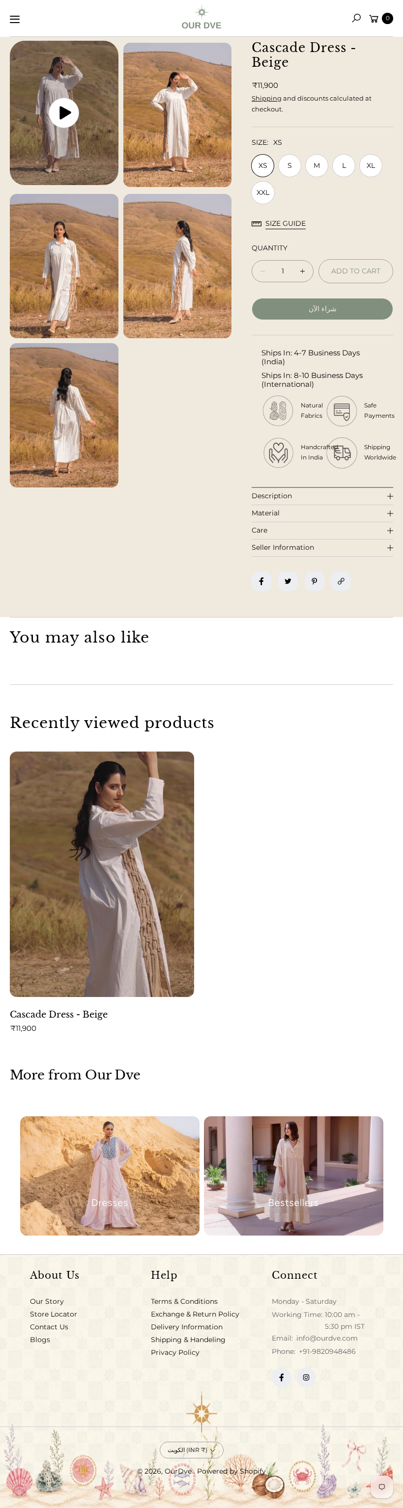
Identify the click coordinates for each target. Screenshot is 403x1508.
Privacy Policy (175, 1352)
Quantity (270, 247)
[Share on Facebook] (261, 581)
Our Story (47, 1301)
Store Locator (53, 1314)
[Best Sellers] (293, 1176)
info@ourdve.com (326, 1338)
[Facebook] (281, 1377)
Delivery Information (187, 1326)
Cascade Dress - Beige (59, 1014)
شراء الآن (323, 308)
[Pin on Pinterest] (314, 581)
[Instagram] (306, 1377)
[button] (356, 18)
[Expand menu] (15, 19)
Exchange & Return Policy (195, 1314)
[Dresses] (110, 1176)
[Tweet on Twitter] (288, 581)
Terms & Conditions (184, 1301)
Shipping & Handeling (188, 1339)
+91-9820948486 (327, 1351)
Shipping (267, 98)
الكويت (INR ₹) (187, 1450)
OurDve (179, 1471)
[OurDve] (201, 16)
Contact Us (49, 1326)
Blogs (40, 1339)
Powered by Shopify (231, 1471)
